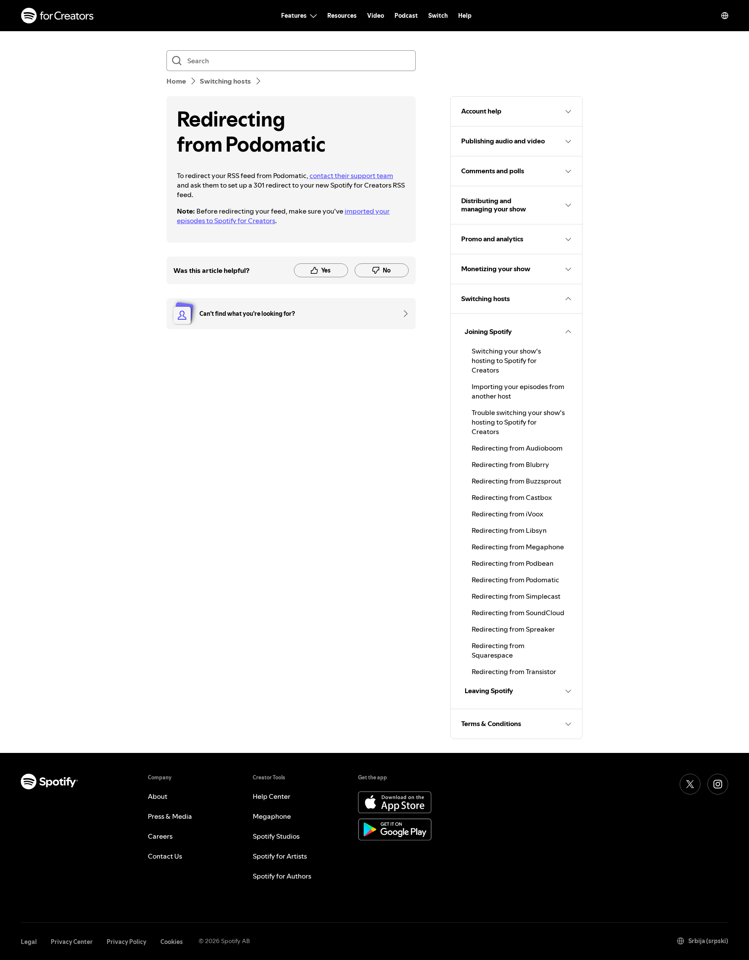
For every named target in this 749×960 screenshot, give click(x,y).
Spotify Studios (276, 836)
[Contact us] (403, 313)
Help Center (271, 796)
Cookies (171, 941)
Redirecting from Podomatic (515, 579)
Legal (29, 941)
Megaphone (272, 816)
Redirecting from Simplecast (516, 596)
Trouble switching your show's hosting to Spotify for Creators (518, 422)
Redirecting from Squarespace (498, 650)
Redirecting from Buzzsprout (516, 481)
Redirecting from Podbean (513, 563)
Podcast (406, 15)
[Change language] (724, 16)
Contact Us (165, 856)
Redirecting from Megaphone (518, 546)
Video (375, 15)
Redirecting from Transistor (514, 671)
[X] (690, 784)
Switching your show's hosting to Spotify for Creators (506, 360)
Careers (160, 836)
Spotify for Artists (280, 856)
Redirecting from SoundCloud (518, 612)
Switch (438, 15)
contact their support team (351, 175)
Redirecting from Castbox (512, 497)
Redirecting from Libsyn (509, 530)
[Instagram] (717, 784)
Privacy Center (72, 941)
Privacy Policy (127, 941)
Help (465, 15)
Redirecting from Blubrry (510, 464)
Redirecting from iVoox (507, 514)
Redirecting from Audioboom (517, 448)
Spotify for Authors (282, 876)
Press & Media (170, 816)
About (157, 796)
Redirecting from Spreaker (513, 629)
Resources (342, 15)
